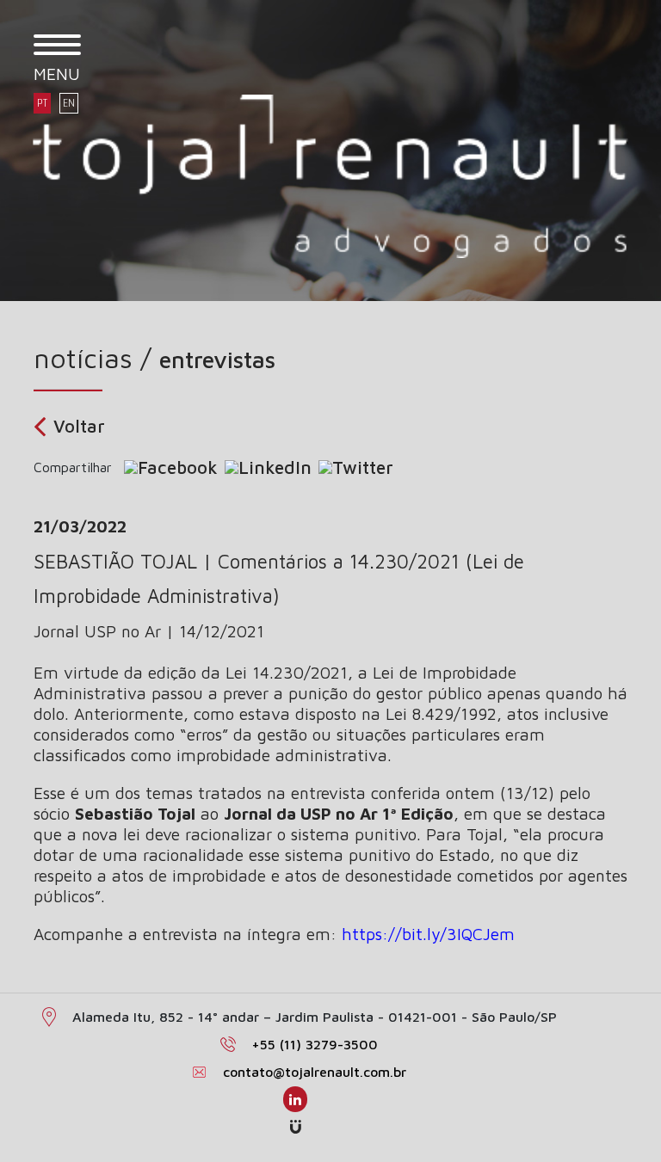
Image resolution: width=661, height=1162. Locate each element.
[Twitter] (356, 467)
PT (42, 103)
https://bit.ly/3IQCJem (428, 934)
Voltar (79, 425)
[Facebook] (170, 467)
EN (69, 103)
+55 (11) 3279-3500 (314, 1044)
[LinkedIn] (268, 467)
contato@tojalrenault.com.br (314, 1071)
